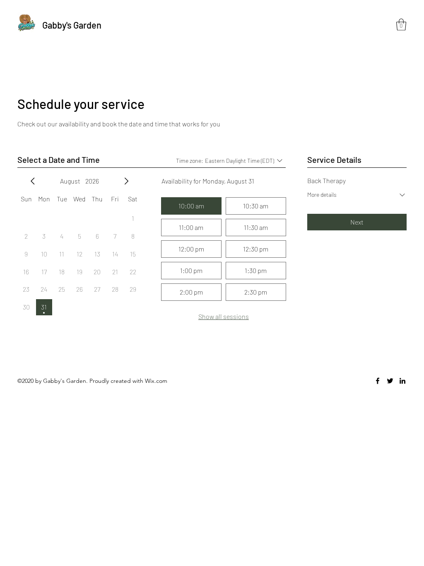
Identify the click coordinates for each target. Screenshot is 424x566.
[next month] (126, 181)
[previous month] (33, 181)
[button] (401, 25)
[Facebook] (377, 381)
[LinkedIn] (402, 381)
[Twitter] (390, 381)
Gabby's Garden (71, 24)
